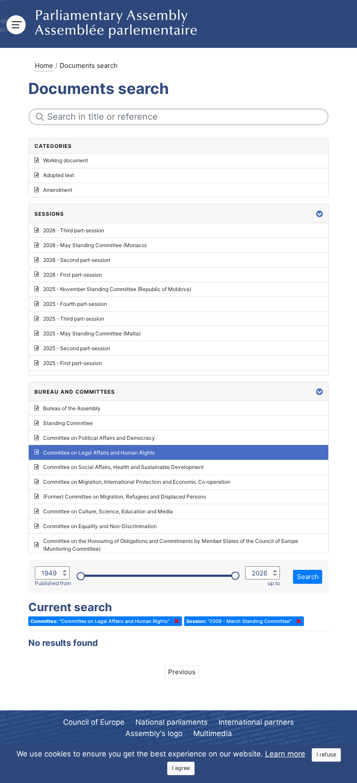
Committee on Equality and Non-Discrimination (100, 526)
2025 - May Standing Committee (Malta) (92, 333)
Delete (175, 621)
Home (44, 65)
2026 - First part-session (72, 274)
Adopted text (58, 175)
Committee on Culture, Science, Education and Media (108, 511)
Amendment (57, 190)
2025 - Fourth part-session (75, 304)
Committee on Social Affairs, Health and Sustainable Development (123, 467)
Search (308, 576)
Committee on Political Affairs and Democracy (99, 438)
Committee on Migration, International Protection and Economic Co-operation (136, 481)
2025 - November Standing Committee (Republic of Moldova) (117, 289)
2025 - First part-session (72, 363)
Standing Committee (68, 423)
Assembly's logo (153, 733)
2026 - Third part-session (73, 230)
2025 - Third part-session (73, 318)
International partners (256, 722)
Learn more (285, 754)
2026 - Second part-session (76, 260)
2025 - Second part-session (76, 348)
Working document (65, 160)
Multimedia (212, 733)
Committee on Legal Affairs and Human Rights (99, 452)
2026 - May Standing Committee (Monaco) (95, 245)
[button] (319, 214)
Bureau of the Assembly (72, 408)
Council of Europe (94, 722)
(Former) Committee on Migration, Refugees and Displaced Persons (124, 496)
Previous (181, 672)
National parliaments (171, 722)
